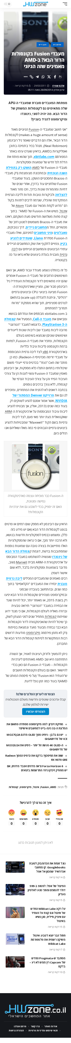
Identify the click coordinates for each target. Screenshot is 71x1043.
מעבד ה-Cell (42, 319)
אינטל (63, 211)
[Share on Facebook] (55, 77)
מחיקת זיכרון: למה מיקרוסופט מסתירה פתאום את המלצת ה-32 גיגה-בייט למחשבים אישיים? (36, 726)
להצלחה (61, 194)
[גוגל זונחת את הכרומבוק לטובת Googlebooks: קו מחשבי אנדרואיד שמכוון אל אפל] (15, 867)
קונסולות (50, 616)
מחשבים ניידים (36, 227)
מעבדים (43, 44)
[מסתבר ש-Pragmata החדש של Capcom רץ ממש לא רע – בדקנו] (15, 962)
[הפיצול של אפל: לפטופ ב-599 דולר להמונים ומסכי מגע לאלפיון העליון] (15, 889)
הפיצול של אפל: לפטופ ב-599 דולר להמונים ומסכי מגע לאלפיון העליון (46, 890)
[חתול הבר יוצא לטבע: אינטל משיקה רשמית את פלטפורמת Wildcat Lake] (15, 939)
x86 (45, 352)
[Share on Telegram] (37, 77)
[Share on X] (49, 77)
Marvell (21, 562)
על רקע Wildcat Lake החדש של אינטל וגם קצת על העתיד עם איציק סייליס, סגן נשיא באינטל (47, 915)
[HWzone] (35, 4)
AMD (36, 167)
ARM (8, 411)
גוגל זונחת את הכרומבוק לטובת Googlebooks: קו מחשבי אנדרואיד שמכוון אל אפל (47, 867)
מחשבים (57, 44)
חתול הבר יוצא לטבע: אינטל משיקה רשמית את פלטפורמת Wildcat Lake (48, 939)
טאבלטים (60, 233)
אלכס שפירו (58, 85)
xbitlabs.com (44, 156)
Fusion (34, 129)
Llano (38, 238)
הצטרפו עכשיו (35, 711)
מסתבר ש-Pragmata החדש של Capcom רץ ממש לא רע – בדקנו (47, 962)
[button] (64, 3)
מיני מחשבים (43, 233)
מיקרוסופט (33, 633)
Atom (20, 205)
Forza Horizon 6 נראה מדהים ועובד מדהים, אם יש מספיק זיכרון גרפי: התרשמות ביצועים (37, 768)
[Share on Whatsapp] (43, 77)
